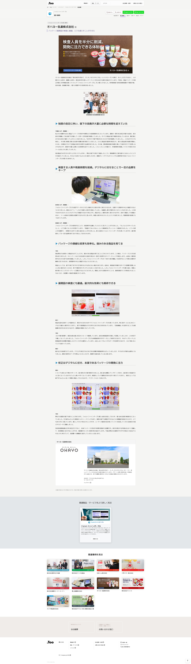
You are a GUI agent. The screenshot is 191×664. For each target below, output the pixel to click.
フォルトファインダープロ (70, 7)
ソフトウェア (60, 7)
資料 (132, 15)
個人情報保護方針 (125, 647)
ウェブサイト (87, 482)
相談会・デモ (139, 15)
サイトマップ (124, 644)
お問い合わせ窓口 (137, 3)
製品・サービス (95, 3)
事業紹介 (86, 3)
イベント (105, 3)
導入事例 (79, 7)
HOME (61, 642)
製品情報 (116, 15)
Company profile (65, 655)
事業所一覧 (123, 642)
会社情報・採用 (126, 3)
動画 (128, 15)
